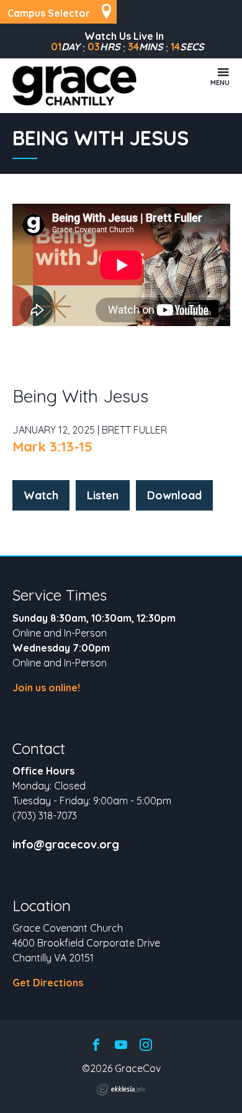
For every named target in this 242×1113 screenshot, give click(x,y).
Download (174, 495)
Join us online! (46, 687)
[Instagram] (146, 1045)
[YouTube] (121, 1045)
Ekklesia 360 (121, 1089)
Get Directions (47, 982)
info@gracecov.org (65, 844)
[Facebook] (96, 1045)
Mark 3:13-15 (52, 446)
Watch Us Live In (124, 36)
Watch (41, 495)
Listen (103, 495)
